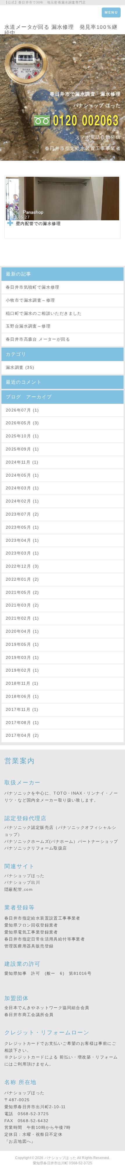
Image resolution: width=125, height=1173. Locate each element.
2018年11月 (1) (22, 683)
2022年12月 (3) (22, 566)
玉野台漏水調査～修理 (28, 326)
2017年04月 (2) (22, 735)
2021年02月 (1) (22, 618)
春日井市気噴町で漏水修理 (33, 287)
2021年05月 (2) (22, 592)
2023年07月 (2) (22, 514)
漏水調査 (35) (20, 367)
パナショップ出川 (22, 882)
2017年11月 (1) (22, 709)
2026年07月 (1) (22, 410)
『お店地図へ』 (20, 1141)
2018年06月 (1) (22, 696)
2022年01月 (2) (22, 579)
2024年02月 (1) (22, 501)
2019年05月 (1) (22, 644)
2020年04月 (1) (22, 631)
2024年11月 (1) (22, 462)
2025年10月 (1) (22, 436)
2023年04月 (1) (22, 540)
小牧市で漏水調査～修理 (30, 300)
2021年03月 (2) (22, 605)
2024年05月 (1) (22, 475)
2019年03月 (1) (22, 657)
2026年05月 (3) (22, 423)
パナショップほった (24, 875)
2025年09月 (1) (22, 449)
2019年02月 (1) (22, 670)
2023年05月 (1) (22, 527)
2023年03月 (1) (22, 553)
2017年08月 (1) (22, 722)
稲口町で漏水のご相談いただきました (44, 313)
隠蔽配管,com (18, 889)
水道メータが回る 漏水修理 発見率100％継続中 (61, 29)
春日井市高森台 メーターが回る (38, 339)
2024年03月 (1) (22, 488)
